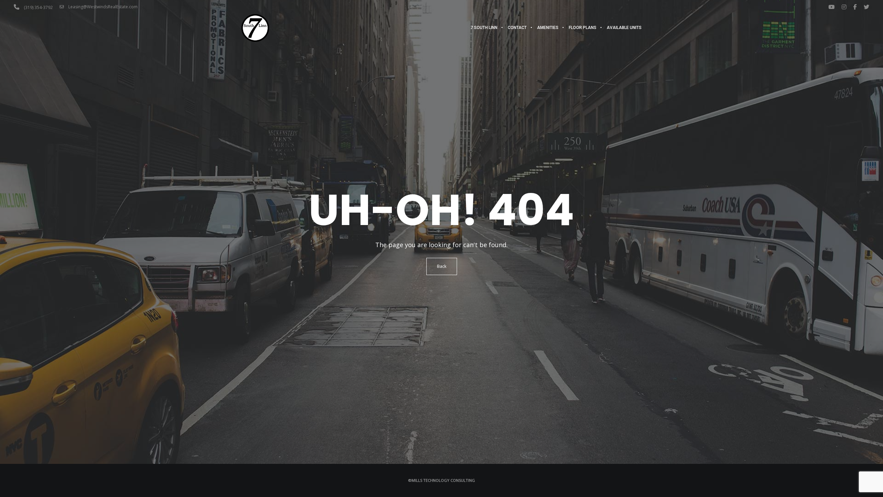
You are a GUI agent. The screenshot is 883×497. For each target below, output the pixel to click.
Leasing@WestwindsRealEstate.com (102, 7)
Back (441, 266)
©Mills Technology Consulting (441, 480)
